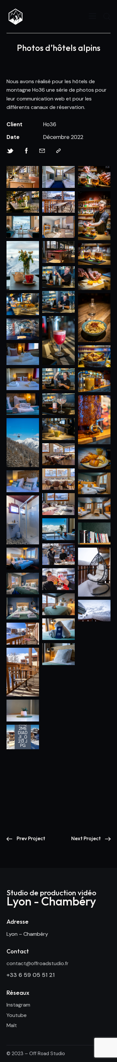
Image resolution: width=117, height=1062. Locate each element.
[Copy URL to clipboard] (58, 150)
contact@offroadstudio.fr (37, 963)
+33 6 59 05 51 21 (30, 975)
